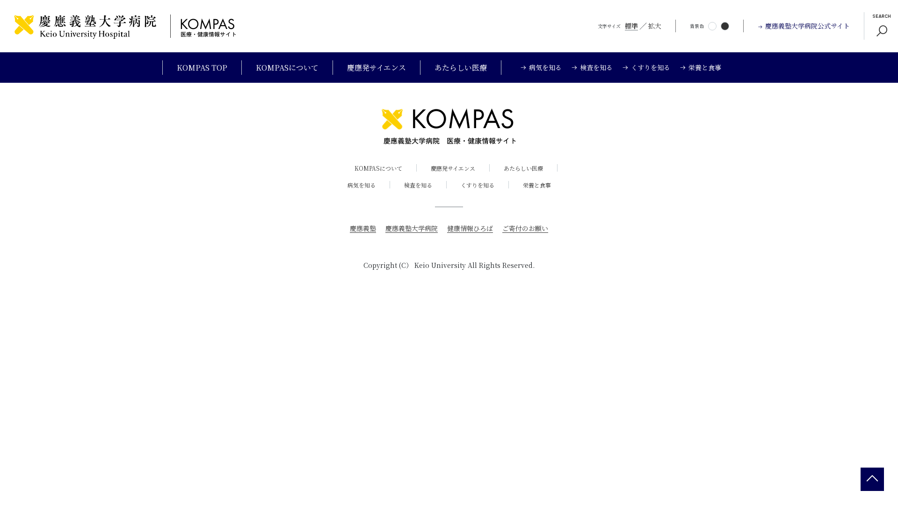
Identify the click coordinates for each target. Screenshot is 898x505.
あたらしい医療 (461, 67)
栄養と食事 (537, 185)
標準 (631, 25)
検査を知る (418, 185)
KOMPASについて (287, 67)
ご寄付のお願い (525, 228)
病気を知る (362, 185)
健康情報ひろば (470, 228)
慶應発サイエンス (376, 67)
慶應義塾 (363, 228)
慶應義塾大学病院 (411, 228)
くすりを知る (477, 185)
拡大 (654, 25)
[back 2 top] (872, 479)
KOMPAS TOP (202, 67)
